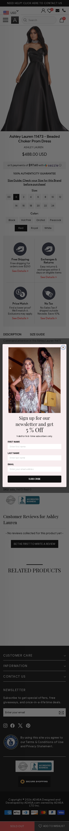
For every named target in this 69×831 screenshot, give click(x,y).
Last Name (13, 453)
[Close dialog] (63, 347)
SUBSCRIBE (35, 479)
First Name (14, 441)
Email (11, 464)
